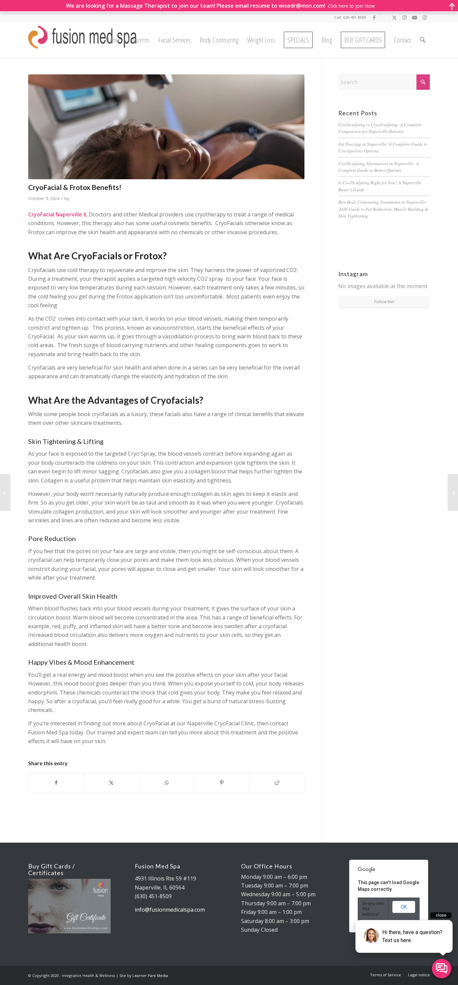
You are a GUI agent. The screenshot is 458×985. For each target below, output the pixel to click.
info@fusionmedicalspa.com (170, 909)
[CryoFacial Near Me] (166, 126)
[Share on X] (111, 782)
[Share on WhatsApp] (166, 782)
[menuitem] (112, 40)
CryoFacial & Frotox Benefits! (74, 187)
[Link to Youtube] (414, 17)
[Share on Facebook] (55, 782)
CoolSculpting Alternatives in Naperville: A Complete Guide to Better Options (378, 166)
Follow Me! (384, 302)
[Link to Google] (384, 17)
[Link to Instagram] (404, 17)
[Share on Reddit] (276, 782)
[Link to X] (394, 17)
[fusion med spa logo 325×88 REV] (82, 40)
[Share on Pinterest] (221, 782)
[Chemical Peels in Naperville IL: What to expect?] (453, 492)
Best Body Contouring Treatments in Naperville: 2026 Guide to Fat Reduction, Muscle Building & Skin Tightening (383, 209)
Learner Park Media (150, 975)
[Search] (422, 40)
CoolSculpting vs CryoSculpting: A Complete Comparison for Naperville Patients (380, 127)
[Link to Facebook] (374, 17)
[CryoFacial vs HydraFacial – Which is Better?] (5, 492)
